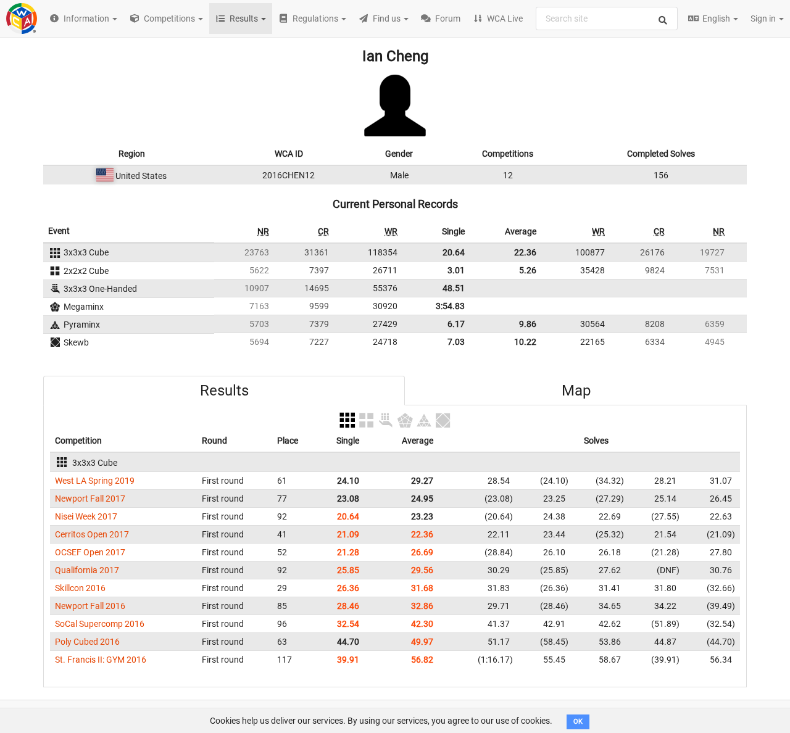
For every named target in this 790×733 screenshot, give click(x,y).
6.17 (456, 324)
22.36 (525, 252)
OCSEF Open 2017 (90, 552)
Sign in (764, 18)
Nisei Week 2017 (86, 516)
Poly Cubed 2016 (87, 642)
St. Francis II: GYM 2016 (100, 660)
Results (224, 390)
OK (578, 722)
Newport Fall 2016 (90, 606)
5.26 (527, 270)
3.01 (456, 270)
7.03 (456, 342)
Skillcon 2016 (80, 588)
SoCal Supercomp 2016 (99, 624)
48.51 (454, 288)
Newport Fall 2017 (90, 498)
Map (576, 390)
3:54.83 (450, 306)
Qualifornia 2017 (87, 570)
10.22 (525, 342)
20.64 (454, 252)
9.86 (527, 324)
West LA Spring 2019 (95, 481)
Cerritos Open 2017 (92, 534)
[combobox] (607, 18)
